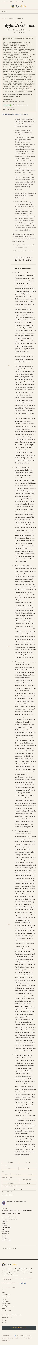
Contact (28, 1335)
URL (6, 1174)
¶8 (13, 257)
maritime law (28, 865)
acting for (29, 130)
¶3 (13, 193)
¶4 (13, 201)
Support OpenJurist (19, 1327)
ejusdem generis (20, 1017)
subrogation (5, 1238)
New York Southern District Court (19, 30)
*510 (9, 924)
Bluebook (30, 1174)
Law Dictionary (6, 1294)
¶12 (13, 467)
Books (3, 1308)
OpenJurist (4, 18)
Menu (6, 11)
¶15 (13, 830)
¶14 (13, 661)
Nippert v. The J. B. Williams (16, 101)
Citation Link (18, 1174)
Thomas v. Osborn (27, 962)
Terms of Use (27, 1338)
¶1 (13, 119)
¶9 (13, 268)
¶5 (13, 233)
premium (4, 1235)
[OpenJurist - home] (19, 6)
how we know (11, 107)
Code (3, 1292)
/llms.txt (4, 1320)
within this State (6, 1240)
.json (9, 1248)
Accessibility (19, 1335)
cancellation (5, 1225)
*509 (9, 646)
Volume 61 (11, 18)
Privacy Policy (6, 1340)
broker (3, 1223)
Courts (4, 1299)
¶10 (13, 272)
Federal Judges (6, 1297)
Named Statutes (6, 1303)
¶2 (13, 130)
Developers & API (7, 1317)
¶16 (13, 1055)
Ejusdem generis (6, 1227)
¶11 (13, 366)
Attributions (18, 1338)
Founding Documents (8, 1306)
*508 (9, 365)
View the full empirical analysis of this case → (15, 114)
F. (16, 18)
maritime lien (5, 1233)
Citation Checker (6, 1310)
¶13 (13, 565)
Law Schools (5, 1301)
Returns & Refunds (7, 1338)
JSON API (4, 1322)
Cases (3, 1290)
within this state (26, 175)
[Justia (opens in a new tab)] (23, 1283)
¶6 (13, 244)
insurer (4, 1229)
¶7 (13, 250)
